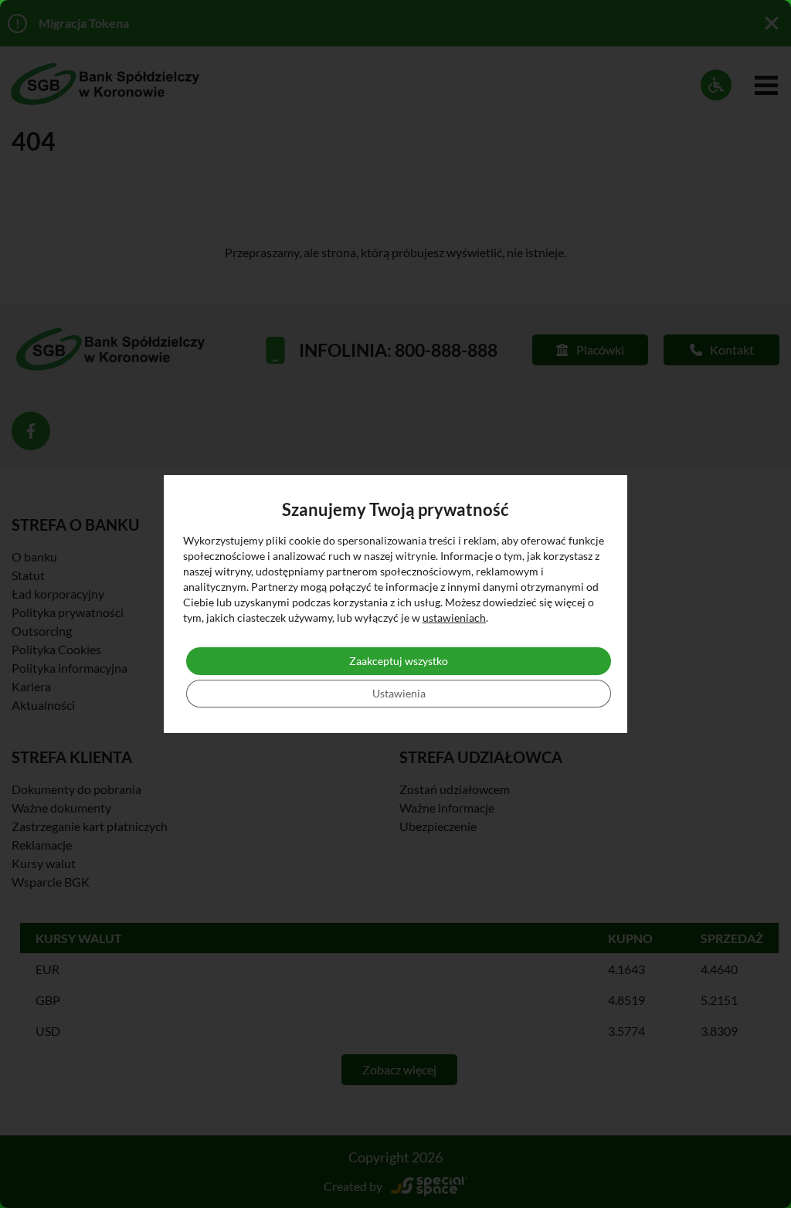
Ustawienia (399, 693)
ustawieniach (454, 617)
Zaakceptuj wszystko (398, 660)
